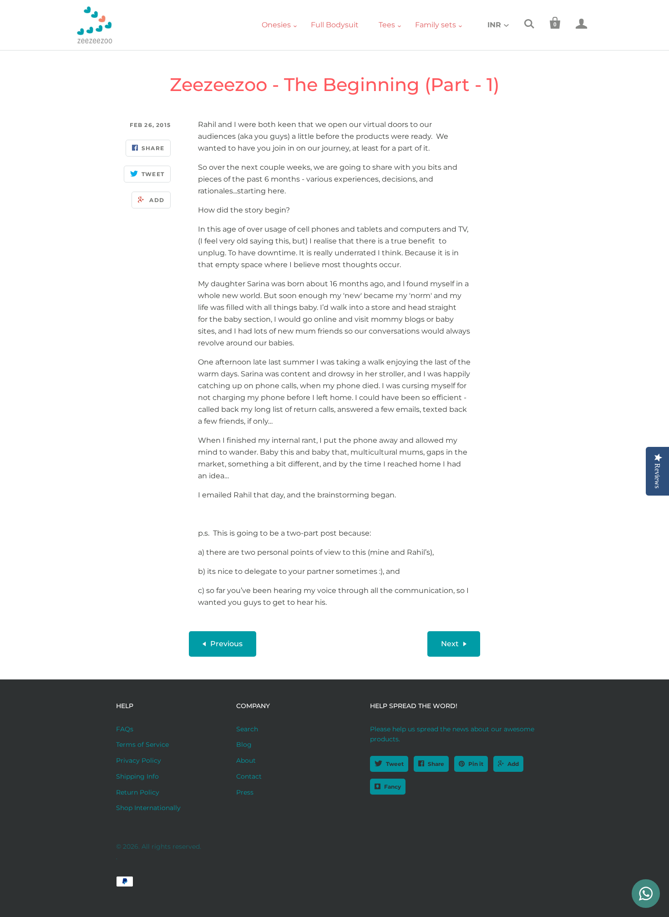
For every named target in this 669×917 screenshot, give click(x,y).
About (246, 760)
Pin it (475, 763)
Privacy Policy (138, 760)
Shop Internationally (148, 808)
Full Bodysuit (335, 24)
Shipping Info (137, 776)
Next (450, 643)
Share (436, 763)
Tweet (395, 763)
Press (244, 792)
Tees (387, 24)
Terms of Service (142, 744)
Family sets (435, 24)
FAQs (124, 729)
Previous (226, 643)
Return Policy (137, 792)
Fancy (392, 786)
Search (247, 729)
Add (513, 763)
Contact (249, 776)
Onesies (276, 24)
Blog (244, 744)
